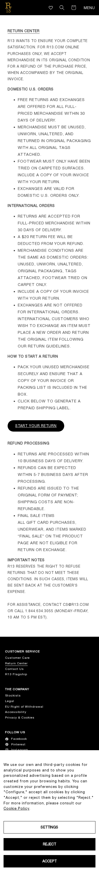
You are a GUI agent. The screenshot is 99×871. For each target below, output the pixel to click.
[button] (62, 7)
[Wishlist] (51, 7)
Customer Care (17, 658)
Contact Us (14, 669)
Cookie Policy (16, 808)
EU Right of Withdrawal (24, 706)
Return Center (16, 663)
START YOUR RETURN (36, 426)
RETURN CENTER (24, 31)
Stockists (13, 695)
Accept (49, 861)
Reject (49, 844)
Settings (49, 827)
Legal (9, 701)
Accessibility (15, 712)
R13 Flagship (16, 674)
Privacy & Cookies (20, 717)
